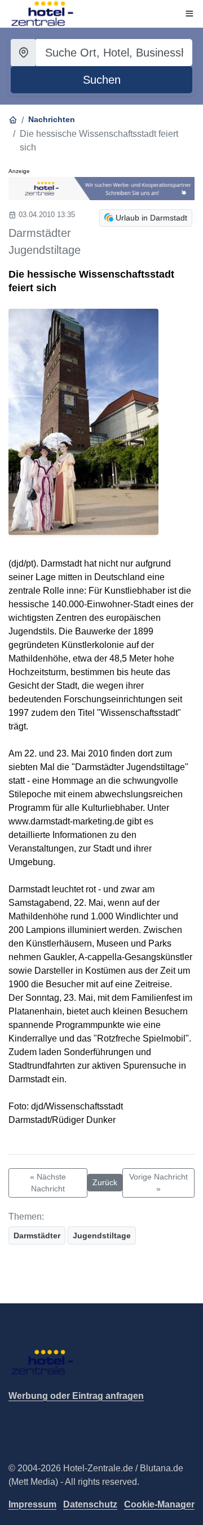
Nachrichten (51, 119)
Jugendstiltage (102, 1235)
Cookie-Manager (159, 1504)
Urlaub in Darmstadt (151, 217)
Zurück (104, 1182)
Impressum (32, 1504)
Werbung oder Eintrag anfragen (76, 1396)
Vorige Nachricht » (158, 1182)
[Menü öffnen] (189, 13)
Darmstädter (37, 1235)
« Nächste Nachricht (48, 1182)
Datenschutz (90, 1504)
